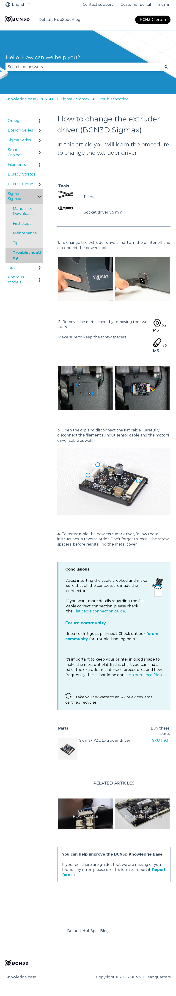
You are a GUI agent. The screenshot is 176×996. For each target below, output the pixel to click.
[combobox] (84, 67)
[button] (39, 121)
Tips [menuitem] (16, 243)
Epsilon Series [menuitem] (20, 130)
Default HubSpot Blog (59, 19)
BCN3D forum (153, 19)
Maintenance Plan (145, 675)
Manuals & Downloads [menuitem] (23, 211)
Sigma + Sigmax (75, 99)
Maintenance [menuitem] (25, 233)
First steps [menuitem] (22, 223)
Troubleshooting (113, 99)
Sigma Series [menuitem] (19, 140)
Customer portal (136, 4)
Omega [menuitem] (15, 120)
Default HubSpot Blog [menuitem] (88, 931)
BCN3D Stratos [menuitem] (21, 174)
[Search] (166, 67)
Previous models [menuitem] (16, 279)
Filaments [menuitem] (17, 164)
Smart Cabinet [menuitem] (15, 152)
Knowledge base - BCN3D (29, 99)
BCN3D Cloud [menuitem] (20, 184)
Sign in (164, 4)
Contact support (98, 4)
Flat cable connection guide (99, 611)
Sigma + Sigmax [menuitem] (15, 196)
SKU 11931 (161, 740)
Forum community (85, 623)
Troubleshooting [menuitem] (27, 255)
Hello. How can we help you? (43, 57)
